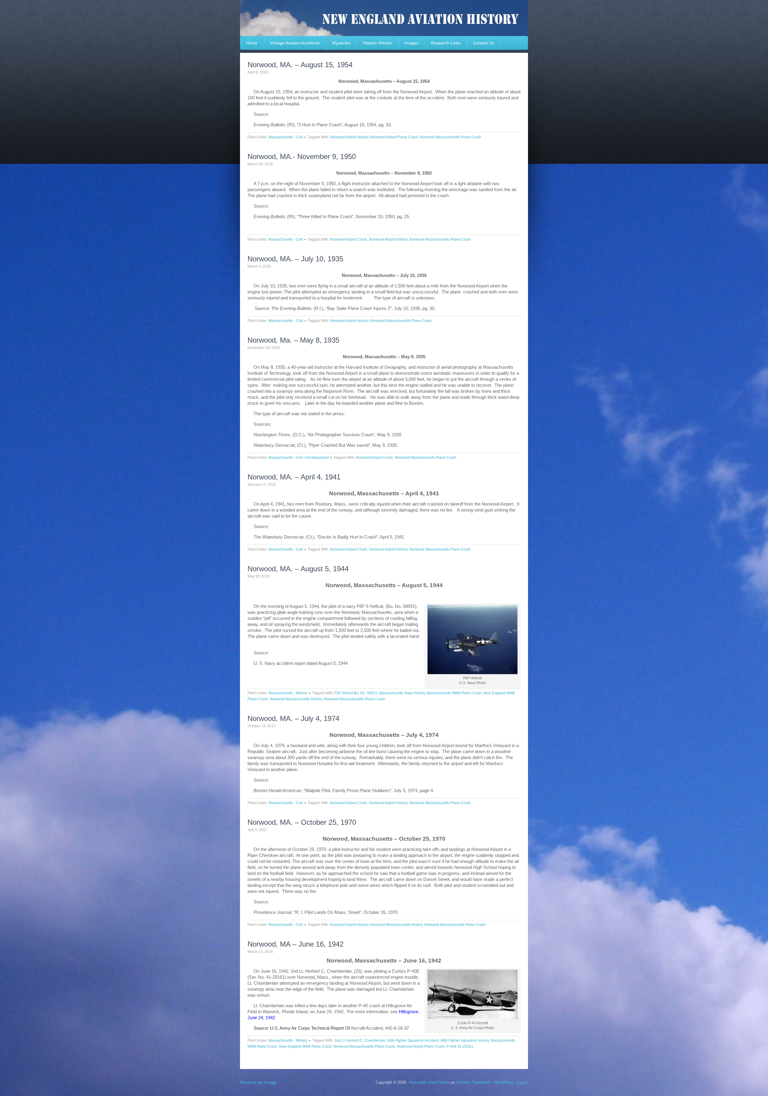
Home (251, 43)
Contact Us (483, 43)
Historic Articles (377, 43)
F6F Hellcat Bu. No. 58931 (355, 693)
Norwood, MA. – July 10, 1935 (295, 259)
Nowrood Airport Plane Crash (421, 1046)
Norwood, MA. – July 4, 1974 (293, 718)
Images (411, 43)
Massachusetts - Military (288, 693)
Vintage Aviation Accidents (295, 43)
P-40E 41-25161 (459, 1046)
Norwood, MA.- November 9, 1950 (302, 156)
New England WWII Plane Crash (305, 1046)
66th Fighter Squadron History (464, 1040)
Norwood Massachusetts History (296, 699)
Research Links (445, 43)
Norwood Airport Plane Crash (394, 137)
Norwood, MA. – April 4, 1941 (294, 477)
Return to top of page (258, 1082)
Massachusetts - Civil (285, 137)
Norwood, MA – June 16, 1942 (296, 944)
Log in (523, 1082)
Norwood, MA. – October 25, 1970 (302, 822)
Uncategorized (317, 457)
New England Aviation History (384, 18)
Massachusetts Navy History (402, 693)
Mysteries (341, 43)
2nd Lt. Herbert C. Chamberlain (360, 1040)
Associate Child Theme (429, 1082)
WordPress (504, 1082)
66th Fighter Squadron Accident (413, 1040)
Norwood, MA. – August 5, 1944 (298, 569)
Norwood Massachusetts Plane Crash (450, 137)
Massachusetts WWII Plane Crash (454, 693)
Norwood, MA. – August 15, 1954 (300, 65)
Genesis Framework (473, 1082)
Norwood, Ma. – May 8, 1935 (293, 340)
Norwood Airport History (349, 137)
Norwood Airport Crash (348, 239)
